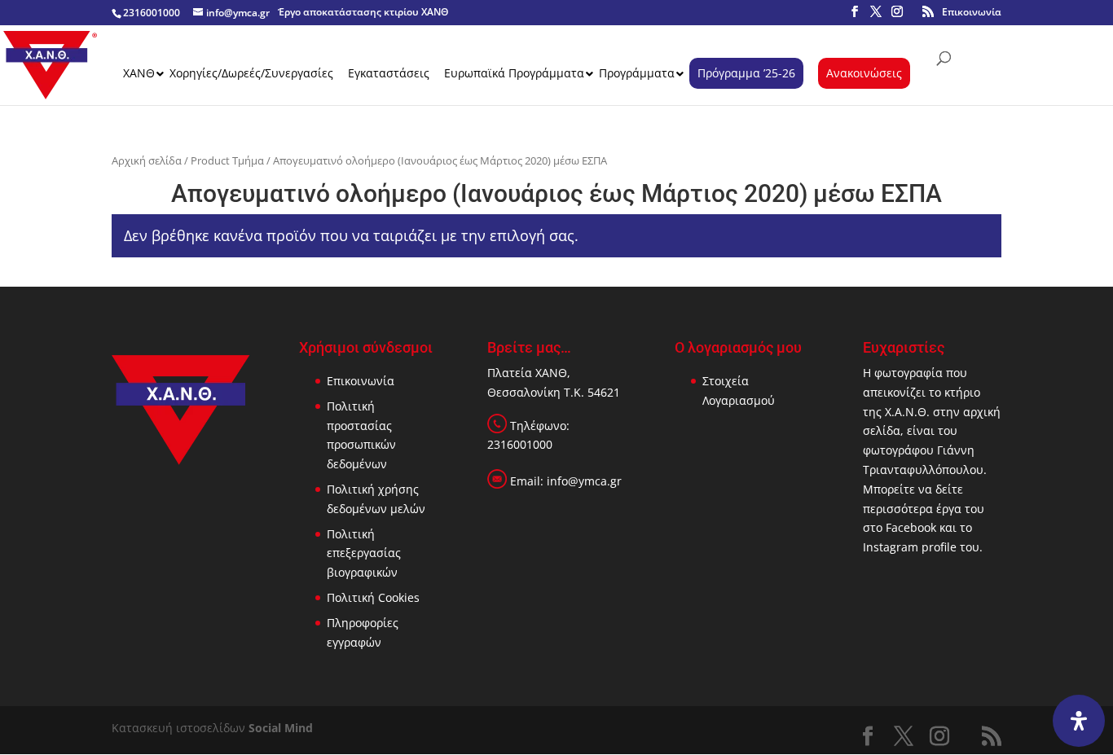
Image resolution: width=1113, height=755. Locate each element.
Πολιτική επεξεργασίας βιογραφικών (364, 553)
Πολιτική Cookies (373, 597)
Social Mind (281, 727)
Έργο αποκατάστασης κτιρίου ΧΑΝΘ (363, 12)
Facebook (911, 527)
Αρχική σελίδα (147, 160)
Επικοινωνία (971, 12)
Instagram (890, 547)
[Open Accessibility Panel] (1079, 721)
